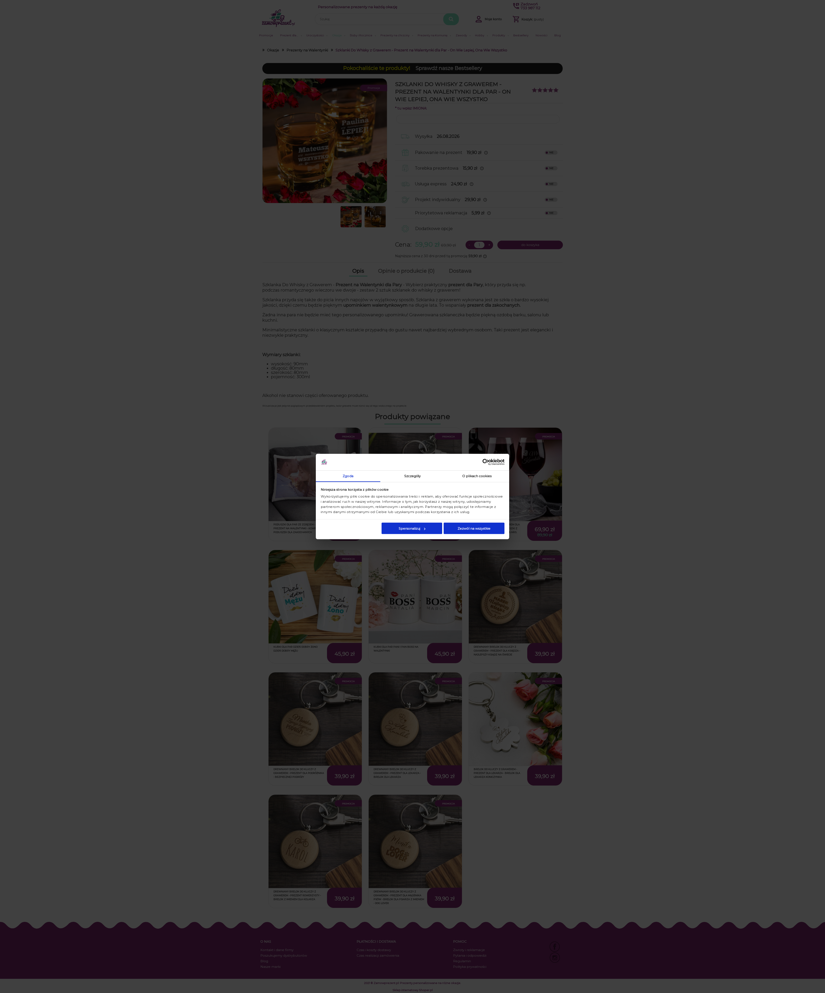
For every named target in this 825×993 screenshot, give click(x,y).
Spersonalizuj (409, 528)
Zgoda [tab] (348, 476)
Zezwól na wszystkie (474, 528)
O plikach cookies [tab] (477, 476)
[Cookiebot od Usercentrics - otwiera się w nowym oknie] (485, 462)
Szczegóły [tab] (412, 476)
